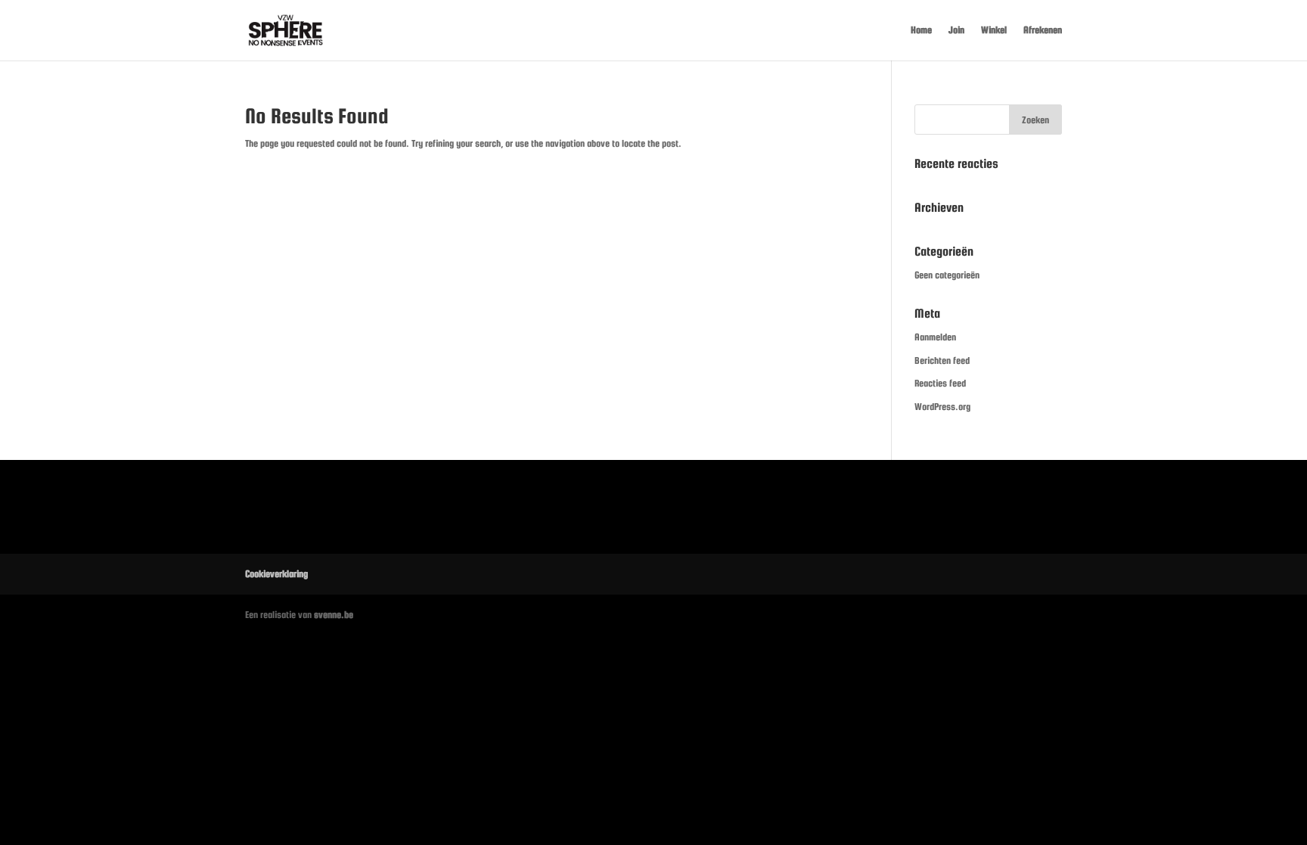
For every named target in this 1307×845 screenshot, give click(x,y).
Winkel (994, 30)
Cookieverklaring (276, 573)
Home (921, 30)
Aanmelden (935, 337)
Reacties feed (940, 383)
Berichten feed (942, 360)
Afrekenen (1042, 30)
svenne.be (333, 614)
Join (956, 30)
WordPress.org (942, 406)
